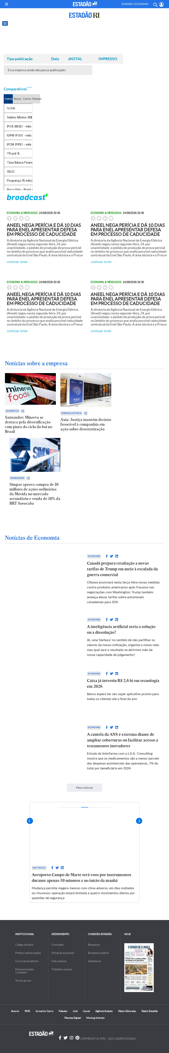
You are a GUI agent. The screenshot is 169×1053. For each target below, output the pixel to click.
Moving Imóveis (95, 1017)
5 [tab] (92, 807)
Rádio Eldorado (127, 1011)
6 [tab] (99, 807)
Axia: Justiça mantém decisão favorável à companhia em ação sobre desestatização (85, 424)
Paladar (63, 1011)
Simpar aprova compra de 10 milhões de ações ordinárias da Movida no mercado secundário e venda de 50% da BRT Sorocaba (34, 494)
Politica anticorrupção (28, 952)
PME (27, 1011)
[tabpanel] (84, 855)
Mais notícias (84, 787)
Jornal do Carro (44, 1011)
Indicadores (9, 98)
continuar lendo (17, 261)
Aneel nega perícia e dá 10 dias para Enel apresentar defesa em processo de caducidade (44, 229)
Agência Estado (104, 1011)
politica (38, 868)
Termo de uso (23, 980)
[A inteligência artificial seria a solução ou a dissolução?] (45, 638)
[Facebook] (60, 1038)
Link (75, 1011)
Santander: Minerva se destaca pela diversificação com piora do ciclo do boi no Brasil (28, 424)
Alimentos (12, 411)
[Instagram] (71, 1038)
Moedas (36, 98)
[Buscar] (155, 4)
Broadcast (94, 944)
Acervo (15, 1011)
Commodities (27, 98)
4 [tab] (84, 807)
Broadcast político (98, 952)
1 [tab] (61, 807)
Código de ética (24, 944)
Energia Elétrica (71, 413)
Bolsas (17, 98)
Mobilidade (17, 478)
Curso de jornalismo (27, 961)
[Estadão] (85, 3)
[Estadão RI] (84, 14)
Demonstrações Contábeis (24, 971)
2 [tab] (69, 807)
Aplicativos (94, 961)
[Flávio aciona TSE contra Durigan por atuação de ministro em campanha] (84, 833)
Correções (58, 944)
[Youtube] (77, 1038)
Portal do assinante (63, 952)
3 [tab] (77, 807)
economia (94, 556)
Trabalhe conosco (62, 969)
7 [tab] (107, 807)
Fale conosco (59, 961)
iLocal (86, 1011)
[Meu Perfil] (161, 4)
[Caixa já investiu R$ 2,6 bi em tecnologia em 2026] (45, 692)
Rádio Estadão (150, 1011)
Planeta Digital (73, 1017)
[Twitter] (65, 1038)
